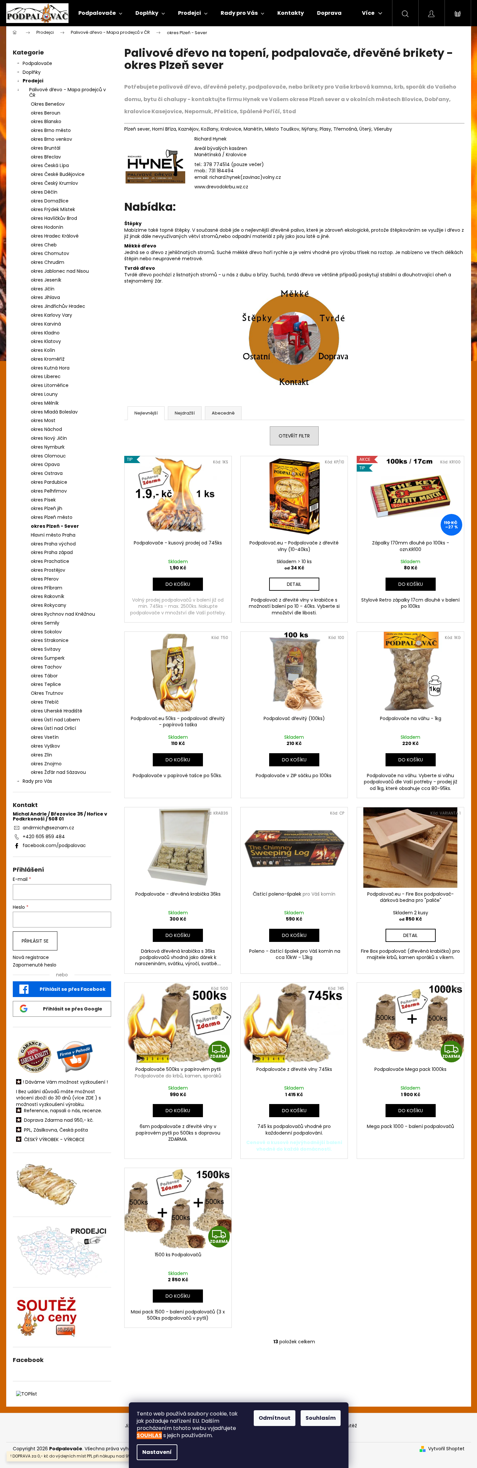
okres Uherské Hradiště (56, 711)
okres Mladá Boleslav (54, 412)
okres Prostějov (48, 570)
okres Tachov (46, 667)
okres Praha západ (52, 552)
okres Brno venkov (51, 139)
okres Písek (43, 500)
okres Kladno (45, 333)
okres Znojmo (46, 763)
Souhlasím (321, 1418)
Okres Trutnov (47, 693)
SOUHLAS (149, 1435)
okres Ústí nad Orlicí (53, 728)
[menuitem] (100, 13)
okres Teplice (46, 684)
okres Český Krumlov (54, 183)
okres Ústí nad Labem (55, 719)
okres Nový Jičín (49, 438)
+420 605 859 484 (44, 836)
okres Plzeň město (51, 517)
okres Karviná (46, 324)
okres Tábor (44, 675)
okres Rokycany (48, 605)
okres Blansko (46, 121)
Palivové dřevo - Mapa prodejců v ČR (67, 92)
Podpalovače (37, 63)
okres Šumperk (48, 658)
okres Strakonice (50, 640)
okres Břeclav (46, 157)
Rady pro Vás (37, 781)
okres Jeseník (46, 280)
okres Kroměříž (48, 359)
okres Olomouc (48, 456)
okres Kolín (43, 350)
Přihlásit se (35, 941)
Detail (294, 584)
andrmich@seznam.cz (48, 827)
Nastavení (157, 1452)
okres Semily (45, 623)
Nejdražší (185, 413)
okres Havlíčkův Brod (54, 218)
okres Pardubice (49, 482)
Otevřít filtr (294, 436)
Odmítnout (274, 1418)
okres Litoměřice (50, 385)
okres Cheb (44, 245)
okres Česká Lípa (50, 165)
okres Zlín (41, 755)
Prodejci (33, 80)
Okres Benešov (48, 104)
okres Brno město (51, 130)
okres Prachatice (50, 561)
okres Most (43, 420)
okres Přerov (45, 579)
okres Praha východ (53, 544)
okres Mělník (45, 403)
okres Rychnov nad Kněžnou (63, 614)
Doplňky (32, 72)
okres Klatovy (46, 341)
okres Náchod (46, 429)
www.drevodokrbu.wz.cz (221, 186)
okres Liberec (46, 376)
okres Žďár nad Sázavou (58, 772)
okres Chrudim (47, 262)
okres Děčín (44, 192)
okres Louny (44, 394)
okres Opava (45, 464)
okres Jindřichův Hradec (58, 306)
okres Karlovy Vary (51, 315)
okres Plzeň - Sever (55, 526)
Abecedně (223, 413)
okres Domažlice (50, 201)
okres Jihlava (45, 297)
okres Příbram (46, 588)
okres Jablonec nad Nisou (60, 271)
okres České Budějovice (58, 174)
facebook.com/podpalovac (54, 845)
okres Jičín (42, 289)
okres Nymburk (48, 447)
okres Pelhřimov (49, 491)
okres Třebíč (45, 702)
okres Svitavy (46, 649)
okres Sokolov (46, 631)
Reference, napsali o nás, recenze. (63, 1111)
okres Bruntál (45, 148)
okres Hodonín (47, 227)
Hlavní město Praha (53, 535)
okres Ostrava (47, 473)
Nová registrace (31, 957)
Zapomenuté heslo (34, 965)
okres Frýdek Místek (53, 209)
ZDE (90, 1098)
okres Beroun (45, 113)
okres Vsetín (45, 737)
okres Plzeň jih (46, 508)
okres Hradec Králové (55, 236)
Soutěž (349, 1425)
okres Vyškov (45, 746)
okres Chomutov (50, 253)
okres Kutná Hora (50, 368)
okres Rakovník (47, 596)
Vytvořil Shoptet (446, 1449)
